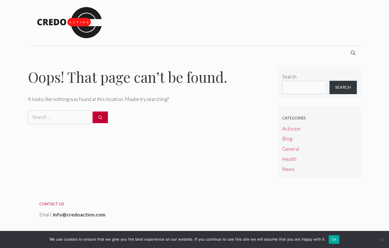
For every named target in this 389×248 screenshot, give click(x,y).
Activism (291, 129)
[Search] (100, 117)
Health (289, 159)
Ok (334, 239)
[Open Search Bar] (353, 53)
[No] (382, 239)
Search (289, 77)
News (288, 169)
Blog (287, 139)
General (290, 149)
